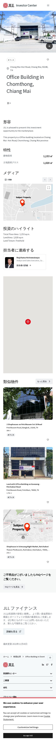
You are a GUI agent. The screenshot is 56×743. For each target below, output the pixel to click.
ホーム (6, 656)
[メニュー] (48, 5)
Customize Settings (28, 727)
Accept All (28, 735)
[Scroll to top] (50, 657)
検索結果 (17, 656)
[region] (28, 720)
